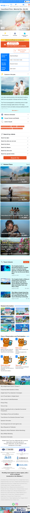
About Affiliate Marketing (7, 433)
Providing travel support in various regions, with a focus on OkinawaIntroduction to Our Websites (15, 474)
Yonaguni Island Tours (15, 485)
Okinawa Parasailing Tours (19, 490)
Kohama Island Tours (13, 479)
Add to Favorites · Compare (22, 50)
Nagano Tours (24, 498)
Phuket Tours (17, 496)
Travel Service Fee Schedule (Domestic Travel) (12, 417)
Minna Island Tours (12, 492)
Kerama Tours (4, 492)
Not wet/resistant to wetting (17, 128)
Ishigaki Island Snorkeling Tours (21, 481)
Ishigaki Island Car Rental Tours (20, 483)
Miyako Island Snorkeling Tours (16, 487)
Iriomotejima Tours (4, 479)
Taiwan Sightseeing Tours (14, 498)
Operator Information (6, 420)
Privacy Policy (4, 402)
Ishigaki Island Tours (23, 479)
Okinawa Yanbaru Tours (22, 488)
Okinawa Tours (13, 488)
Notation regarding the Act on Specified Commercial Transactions (13, 409)
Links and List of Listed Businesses (9, 399)
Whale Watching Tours (21, 492)
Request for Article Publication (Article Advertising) (13, 430)
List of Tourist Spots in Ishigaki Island (10, 396)
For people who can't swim (6, 126)
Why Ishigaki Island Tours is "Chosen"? (10, 386)
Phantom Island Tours (5, 485)
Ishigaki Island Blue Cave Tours (7, 481)
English (27, 1)
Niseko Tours (16, 499)
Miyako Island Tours (5, 487)
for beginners (14, 126)
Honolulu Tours (10, 496)
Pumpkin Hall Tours (5, 488)
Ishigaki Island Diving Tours (6, 483)
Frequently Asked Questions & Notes (10, 389)
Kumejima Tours (4, 494)
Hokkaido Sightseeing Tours (7, 499)
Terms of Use (4, 406)
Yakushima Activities (19, 494)
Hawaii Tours (3, 496)
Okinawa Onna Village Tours (7, 490)
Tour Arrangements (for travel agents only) (11, 424)
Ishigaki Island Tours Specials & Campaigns (11, 393)
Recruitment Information (7, 437)
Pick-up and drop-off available (6, 128)
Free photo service (20, 126)
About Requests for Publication (8, 427)
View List (26, 262)
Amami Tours (11, 494)
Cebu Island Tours (4, 498)
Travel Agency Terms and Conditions (10, 414)
